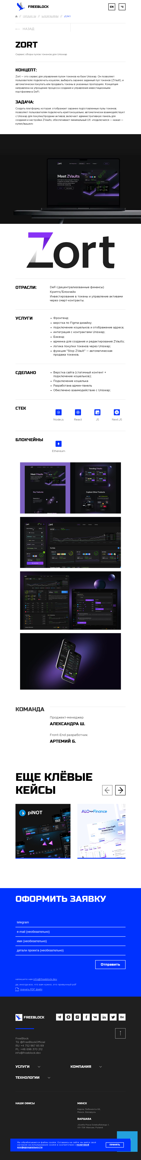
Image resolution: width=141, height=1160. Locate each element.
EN (112, 7)
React (78, 419)
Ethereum (58, 451)
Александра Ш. (67, 723)
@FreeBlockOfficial (32, 1042)
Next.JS (117, 419)
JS (97, 419)
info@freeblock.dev (45, 979)
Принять (115, 1145)
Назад (28, 29)
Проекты (29, 16)
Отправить (110, 964)
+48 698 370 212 (31, 1049)
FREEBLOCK (38, 7)
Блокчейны (50, 16)
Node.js (58, 419)
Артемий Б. (63, 741)
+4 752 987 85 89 (32, 1046)
